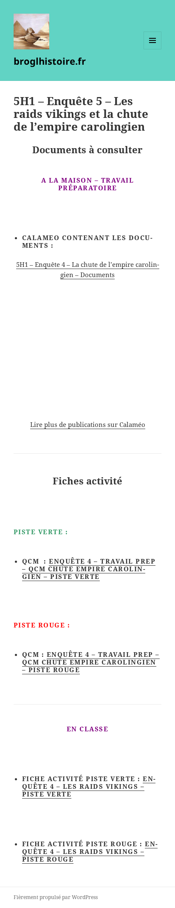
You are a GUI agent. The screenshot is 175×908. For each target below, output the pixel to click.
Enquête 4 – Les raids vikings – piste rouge (90, 851)
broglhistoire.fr (50, 60)
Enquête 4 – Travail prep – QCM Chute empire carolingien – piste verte (89, 569)
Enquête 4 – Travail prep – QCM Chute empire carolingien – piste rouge (91, 662)
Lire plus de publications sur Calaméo (87, 424)
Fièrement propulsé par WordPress (56, 897)
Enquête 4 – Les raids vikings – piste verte (89, 786)
